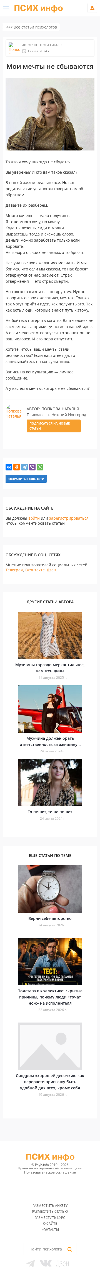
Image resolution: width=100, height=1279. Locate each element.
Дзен (51, 570)
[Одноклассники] (16, 467)
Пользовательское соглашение (50, 1172)
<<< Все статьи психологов (31, 27)
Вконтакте (35, 570)
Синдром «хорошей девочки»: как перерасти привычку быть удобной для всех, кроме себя (50, 1081)
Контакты (50, 1229)
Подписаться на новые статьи (49, 425)
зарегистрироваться (69, 518)
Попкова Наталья (48, 45)
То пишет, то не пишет (50, 811)
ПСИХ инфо (38, 8)
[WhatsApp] (40, 467)
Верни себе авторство (50, 918)
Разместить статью (50, 1211)
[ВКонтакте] (9, 467)
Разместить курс (50, 1217)
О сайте (50, 1223)
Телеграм (14, 570)
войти (34, 518)
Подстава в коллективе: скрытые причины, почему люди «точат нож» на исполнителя (50, 997)
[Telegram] (24, 467)
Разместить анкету (50, 1205)
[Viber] (32, 467)
